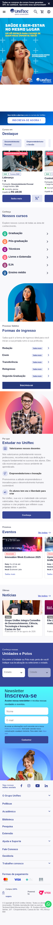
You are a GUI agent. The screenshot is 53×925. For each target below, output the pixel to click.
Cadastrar (26, 740)
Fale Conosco (10, 849)
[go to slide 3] (28, 110)
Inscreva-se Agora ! (26, 120)
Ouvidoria (7, 856)
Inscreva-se (26, 385)
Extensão (7, 833)
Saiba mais (16, 198)
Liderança (8, 177)
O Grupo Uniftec (11, 795)
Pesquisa (7, 826)
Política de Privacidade (13, 729)
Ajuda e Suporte (11, 841)
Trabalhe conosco (13, 863)
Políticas (7, 803)
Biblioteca (8, 819)
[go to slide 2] (24, 110)
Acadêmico (9, 811)
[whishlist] (39, 154)
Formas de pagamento (15, 874)
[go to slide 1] (22, 110)
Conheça (26, 515)
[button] (10, 672)
